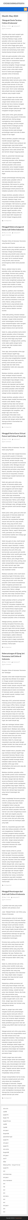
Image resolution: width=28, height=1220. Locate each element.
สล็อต (4, 1161)
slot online (6, 1149)
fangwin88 (6, 1133)
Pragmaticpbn (18, 1218)
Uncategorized (7, 220)
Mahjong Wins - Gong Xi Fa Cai (11, 1165)
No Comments (7, 29)
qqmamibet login (7, 1136)
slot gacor (6, 1130)
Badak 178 (6, 1118)
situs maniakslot (7, 1180)
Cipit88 (5, 1127)
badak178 (5, 1115)
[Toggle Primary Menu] (25, 9)
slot (4, 1171)
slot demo (6, 1196)
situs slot (5, 1108)
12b (4, 1186)
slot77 (5, 1158)
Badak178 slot (7, 1121)
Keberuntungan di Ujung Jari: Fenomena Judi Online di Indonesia (13, 656)
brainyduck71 (16, 26)
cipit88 (5, 1111)
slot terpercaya (7, 1174)
